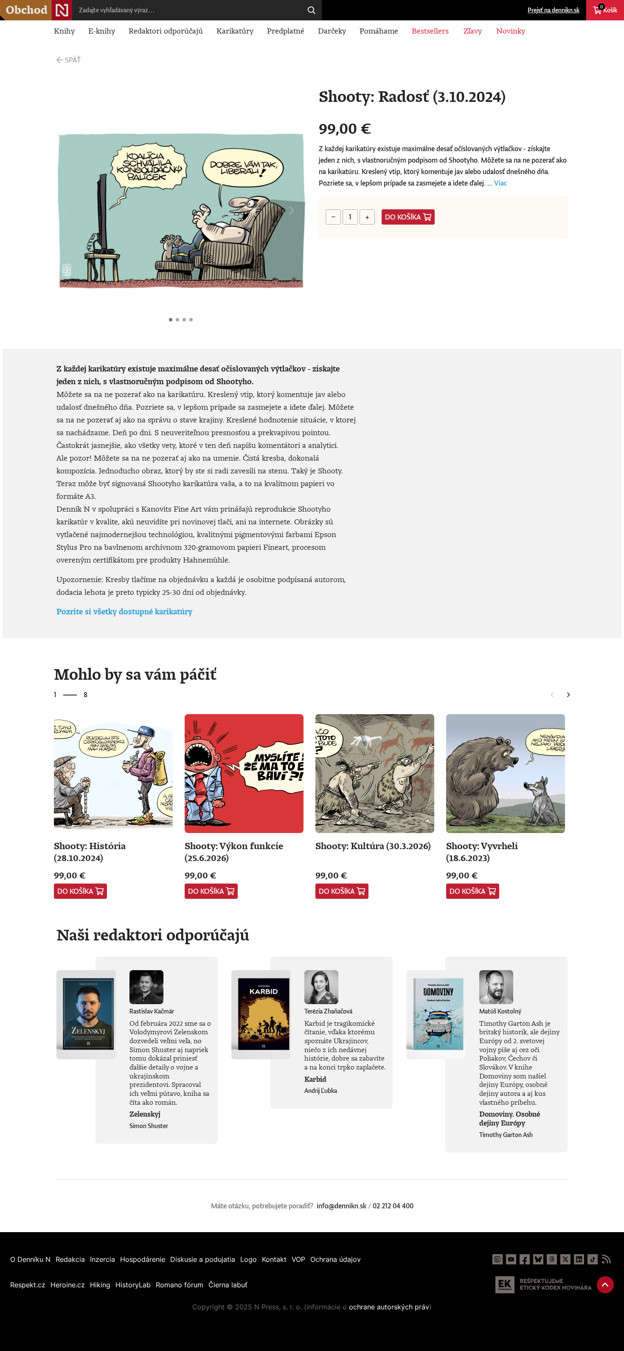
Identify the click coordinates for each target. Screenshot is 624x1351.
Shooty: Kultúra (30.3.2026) (373, 845)
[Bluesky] (538, 1259)
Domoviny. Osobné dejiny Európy (509, 1118)
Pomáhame (379, 30)
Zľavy (473, 30)
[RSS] (606, 1259)
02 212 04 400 (393, 1205)
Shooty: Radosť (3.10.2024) (170, 319)
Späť (73, 60)
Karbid (315, 1079)
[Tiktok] (592, 1259)
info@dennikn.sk (341, 1205)
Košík (608, 9)
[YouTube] (511, 1259)
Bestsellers (430, 30)
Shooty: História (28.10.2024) (90, 851)
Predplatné (285, 30)
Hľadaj (311, 10)
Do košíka (403, 217)
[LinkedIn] (579, 1259)
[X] (565, 1259)
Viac (500, 183)
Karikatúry (234, 30)
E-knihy (101, 30)
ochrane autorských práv (389, 1307)
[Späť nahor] (605, 1284)
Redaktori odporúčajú (166, 30)
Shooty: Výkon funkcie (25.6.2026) (234, 851)
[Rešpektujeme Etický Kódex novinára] (543, 1284)
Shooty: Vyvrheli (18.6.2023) (482, 851)
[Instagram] (497, 1259)
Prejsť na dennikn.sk (553, 10)
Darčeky (332, 30)
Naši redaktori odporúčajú (152, 934)
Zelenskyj (144, 1114)
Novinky (510, 30)
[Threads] (552, 1259)
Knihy (64, 30)
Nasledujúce (291, 210)
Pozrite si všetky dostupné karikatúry (124, 611)
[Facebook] (524, 1259)
